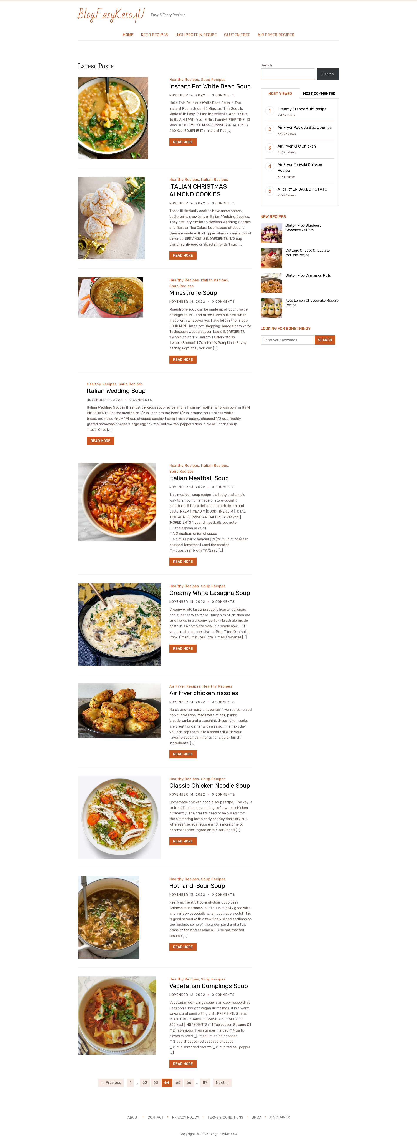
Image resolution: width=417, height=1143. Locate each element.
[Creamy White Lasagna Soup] (119, 586)
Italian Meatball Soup (199, 478)
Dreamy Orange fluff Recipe (302, 109)
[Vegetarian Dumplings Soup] (117, 979)
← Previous (111, 1082)
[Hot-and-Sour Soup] (108, 879)
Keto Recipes (154, 34)
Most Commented (319, 93)
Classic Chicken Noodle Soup (209, 785)
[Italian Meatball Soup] (117, 466)
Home (128, 34)
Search (266, 65)
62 (144, 1082)
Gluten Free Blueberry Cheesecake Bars (303, 227)
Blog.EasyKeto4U (111, 14)
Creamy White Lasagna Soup (209, 592)
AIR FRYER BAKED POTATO (302, 189)
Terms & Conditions (225, 1117)
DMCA (256, 1117)
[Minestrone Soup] (110, 280)
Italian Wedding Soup (116, 390)
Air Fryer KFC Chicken (297, 146)
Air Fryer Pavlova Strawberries (305, 127)
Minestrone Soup (193, 292)
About (133, 1117)
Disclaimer (280, 1117)
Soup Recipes (213, 80)
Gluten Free (237, 34)
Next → (222, 1082)
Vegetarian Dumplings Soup (208, 986)
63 (155, 1082)
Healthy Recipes (184, 80)
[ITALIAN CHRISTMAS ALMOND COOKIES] (111, 180)
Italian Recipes (214, 180)
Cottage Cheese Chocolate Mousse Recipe (308, 252)
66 (189, 1082)
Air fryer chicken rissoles (203, 693)
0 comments (223, 95)
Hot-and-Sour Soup (197, 885)
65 (178, 1082)
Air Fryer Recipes (276, 34)
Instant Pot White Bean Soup (210, 86)
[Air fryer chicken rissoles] (119, 686)
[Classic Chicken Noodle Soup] (119, 779)
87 (205, 1082)
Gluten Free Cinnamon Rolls (308, 275)
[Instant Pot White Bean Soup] (113, 80)
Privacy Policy (185, 1117)
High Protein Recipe (196, 34)
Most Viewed (280, 93)
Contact (156, 1117)
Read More (183, 142)
